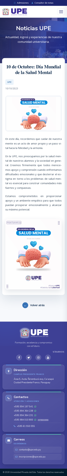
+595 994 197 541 (24, 406)
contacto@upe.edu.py (30, 449)
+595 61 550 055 (25, 426)
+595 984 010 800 (31, 419)
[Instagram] (38, 357)
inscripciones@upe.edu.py (32, 456)
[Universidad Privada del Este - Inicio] (14, 12)
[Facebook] (19, 357)
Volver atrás (34, 305)
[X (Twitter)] (28, 357)
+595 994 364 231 (24, 415)
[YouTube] (48, 357)
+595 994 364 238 (24, 410)
